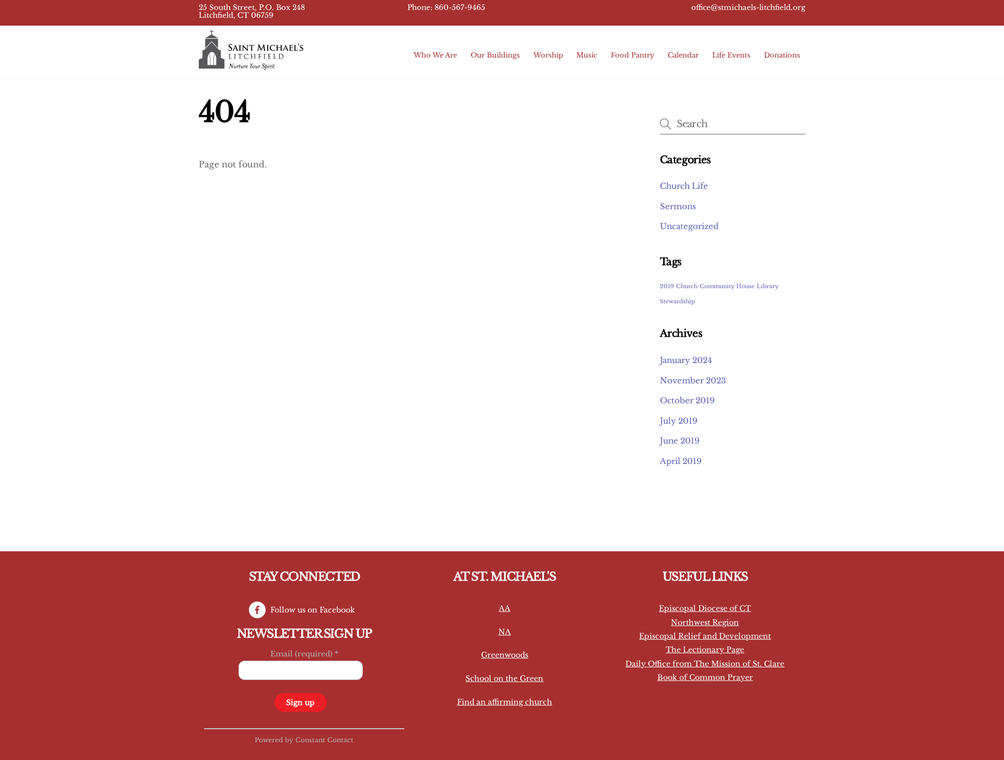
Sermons (678, 206)
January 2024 (686, 360)
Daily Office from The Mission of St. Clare (704, 663)
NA (504, 632)
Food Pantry (632, 55)
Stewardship (677, 301)
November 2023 (693, 380)
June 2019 (680, 441)
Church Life (684, 186)
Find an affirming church (504, 702)
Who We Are (435, 55)
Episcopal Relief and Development (705, 636)
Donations (782, 55)
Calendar (683, 55)
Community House (727, 286)
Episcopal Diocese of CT (705, 608)
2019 (667, 286)
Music (586, 55)
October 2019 (687, 400)
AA (504, 608)
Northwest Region (705, 622)
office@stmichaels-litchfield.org (748, 7)
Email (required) (304, 654)
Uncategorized (689, 226)
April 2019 (681, 461)
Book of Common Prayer (705, 677)
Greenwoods (504, 655)
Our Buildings (495, 55)
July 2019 (679, 421)
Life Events (731, 55)
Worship (548, 55)
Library (768, 286)
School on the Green (504, 678)
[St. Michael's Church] (251, 65)
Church (687, 286)
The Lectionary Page (705, 649)
